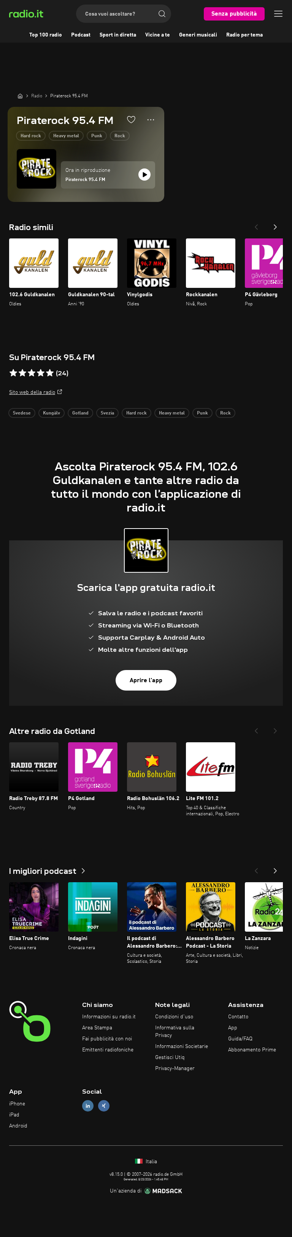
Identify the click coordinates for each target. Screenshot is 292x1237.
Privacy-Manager (175, 1068)
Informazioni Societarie (181, 1046)
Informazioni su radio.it (109, 1016)
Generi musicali (198, 35)
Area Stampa (97, 1028)
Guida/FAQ (240, 1039)
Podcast (80, 35)
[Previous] (256, 224)
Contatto (238, 1016)
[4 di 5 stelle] (40, 373)
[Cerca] (162, 13)
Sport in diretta (118, 35)
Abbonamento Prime (252, 1050)
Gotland (80, 413)
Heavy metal (66, 136)
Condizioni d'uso (174, 1016)
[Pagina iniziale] (20, 96)
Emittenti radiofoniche (107, 1050)
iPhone (17, 1104)
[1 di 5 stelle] (13, 373)
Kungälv (51, 413)
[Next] (275, 224)
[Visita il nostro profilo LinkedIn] (88, 1106)
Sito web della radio (32, 392)
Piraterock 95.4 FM (85, 180)
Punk (96, 136)
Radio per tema (244, 35)
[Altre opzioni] (150, 119)
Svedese (22, 413)
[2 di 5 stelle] (22, 373)
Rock (119, 136)
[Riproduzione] (144, 174)
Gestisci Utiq (170, 1057)
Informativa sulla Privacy (174, 1031)
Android (18, 1126)
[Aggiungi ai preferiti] (131, 119)
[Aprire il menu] (278, 13)
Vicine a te (157, 35)
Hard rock (31, 136)
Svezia (107, 413)
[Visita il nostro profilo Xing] (104, 1106)
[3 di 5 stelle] (31, 373)
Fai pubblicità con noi (107, 1039)
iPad (14, 1115)
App (232, 1028)
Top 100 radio (45, 35)
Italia (150, 1161)
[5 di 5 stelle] (49, 373)
